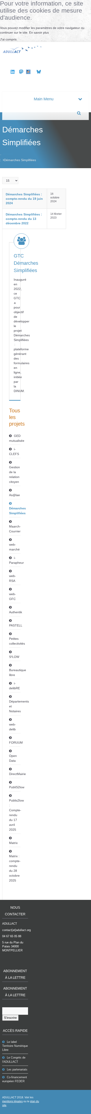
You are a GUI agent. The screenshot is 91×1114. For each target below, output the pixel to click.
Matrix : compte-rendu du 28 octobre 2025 (15, 868)
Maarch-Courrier (15, 529)
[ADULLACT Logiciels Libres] (22, 49)
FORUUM (15, 742)
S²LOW (14, 657)
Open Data (13, 758)
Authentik (15, 612)
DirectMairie (15, 774)
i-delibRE (14, 686)
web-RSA (12, 578)
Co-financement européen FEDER (14, 1079)
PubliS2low (15, 787)
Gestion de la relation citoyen (14, 474)
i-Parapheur (15, 560)
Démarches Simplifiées (15, 511)
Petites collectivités (15, 641)
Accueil (8, 154)
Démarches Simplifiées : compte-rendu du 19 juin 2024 (24, 198)
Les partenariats (17, 1069)
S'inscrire (10, 1017)
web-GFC (12, 596)
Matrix (13, 843)
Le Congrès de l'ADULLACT (13, 1059)
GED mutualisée (15, 438)
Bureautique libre (15, 672)
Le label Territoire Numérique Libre (15, 1045)
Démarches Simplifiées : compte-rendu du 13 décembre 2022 (24, 219)
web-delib (12, 727)
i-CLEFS (14, 451)
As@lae (14, 495)
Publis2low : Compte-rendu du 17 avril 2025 (15, 815)
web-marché (14, 547)
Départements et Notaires (15, 706)
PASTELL (15, 625)
